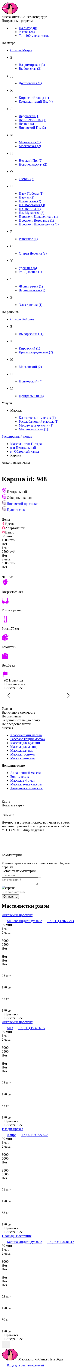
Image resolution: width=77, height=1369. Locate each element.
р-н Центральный (23, 447)
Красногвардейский (36, 352)
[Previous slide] (9, 695)
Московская (30, 146)
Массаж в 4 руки (22, 780)
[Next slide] (68, 695)
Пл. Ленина (30, 209)
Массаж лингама (33, 429)
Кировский (29, 348)
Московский (30, 367)
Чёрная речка (31, 286)
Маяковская (30, 142)
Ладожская (29, 116)
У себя (27, 32)
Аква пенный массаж (25, 773)
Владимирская (32, 65)
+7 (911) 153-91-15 (31, 1028)
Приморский (30, 381)
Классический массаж (37, 417)
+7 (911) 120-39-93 (60, 921)
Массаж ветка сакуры (26, 784)
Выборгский (31, 334)
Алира (11, 1135)
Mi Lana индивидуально (24, 921)
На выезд (28, 28)
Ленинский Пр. (32, 120)
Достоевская (30, 83)
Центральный (31, 396)
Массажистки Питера (26, 444)
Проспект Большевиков (38, 216)
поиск (17, 436)
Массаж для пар (21, 750)
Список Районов (22, 319)
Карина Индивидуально (24, 1242)
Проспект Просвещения (39, 224)
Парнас (26, 197)
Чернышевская (32, 290)
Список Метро (21, 50)
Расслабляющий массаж (38, 421)
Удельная (28, 268)
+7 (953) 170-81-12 (60, 1242)
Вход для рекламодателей (25, 1365)
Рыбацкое (28, 239)
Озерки (26, 179)
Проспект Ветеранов (36, 220)
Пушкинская (16, 509)
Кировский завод (34, 97)
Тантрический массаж (26, 788)
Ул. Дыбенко (30, 272)
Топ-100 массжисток (34, 35)
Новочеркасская (33, 164)
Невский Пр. (30, 160)
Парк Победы (31, 193)
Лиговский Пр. (32, 127)
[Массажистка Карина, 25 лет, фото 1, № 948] (38, 695)
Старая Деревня (33, 253)
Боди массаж (19, 776)
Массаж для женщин (25, 746)
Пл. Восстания (32, 205)
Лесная (26, 124)
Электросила (30, 305)
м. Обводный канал (24, 451)
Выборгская (30, 68)
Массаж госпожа (22, 754)
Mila (10, 1028)
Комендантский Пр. (36, 101)
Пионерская (30, 201)
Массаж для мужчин (36, 425)
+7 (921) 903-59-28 (34, 1135)
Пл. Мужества (31, 213)
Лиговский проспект (22, 503)
